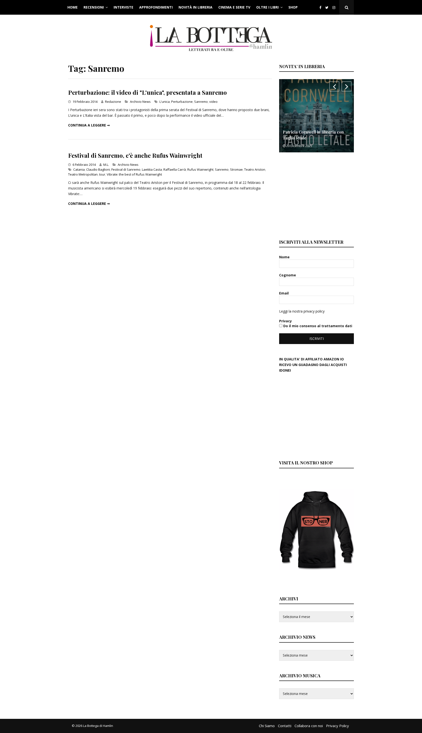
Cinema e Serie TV (234, 7)
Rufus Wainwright (200, 169)
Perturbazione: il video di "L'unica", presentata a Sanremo (147, 92)
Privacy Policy (337, 725)
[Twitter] (326, 7)
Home (72, 7)
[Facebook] (320, 7)
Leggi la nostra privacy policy (302, 311)
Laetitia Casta (152, 169)
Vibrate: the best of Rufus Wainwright (134, 174)
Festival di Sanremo (125, 169)
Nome (285, 257)
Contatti (284, 725)
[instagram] (334, 7)
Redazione (113, 101)
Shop (293, 7)
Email (284, 293)
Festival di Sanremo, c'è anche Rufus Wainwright (135, 155)
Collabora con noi (309, 725)
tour (102, 174)
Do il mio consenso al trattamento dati (317, 326)
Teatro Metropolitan (83, 174)
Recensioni (94, 7)
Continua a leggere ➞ (89, 125)
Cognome (288, 275)
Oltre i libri (267, 7)
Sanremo (201, 101)
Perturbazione (182, 101)
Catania (79, 169)
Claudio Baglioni (98, 169)
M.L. (106, 164)
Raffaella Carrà (174, 169)
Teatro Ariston (254, 169)
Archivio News (140, 101)
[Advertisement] (315, 195)
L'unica (164, 101)
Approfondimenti (156, 7)
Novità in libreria (195, 7)
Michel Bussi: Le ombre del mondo (315, 137)
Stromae (236, 169)
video (213, 101)
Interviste (123, 7)
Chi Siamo (267, 725)
